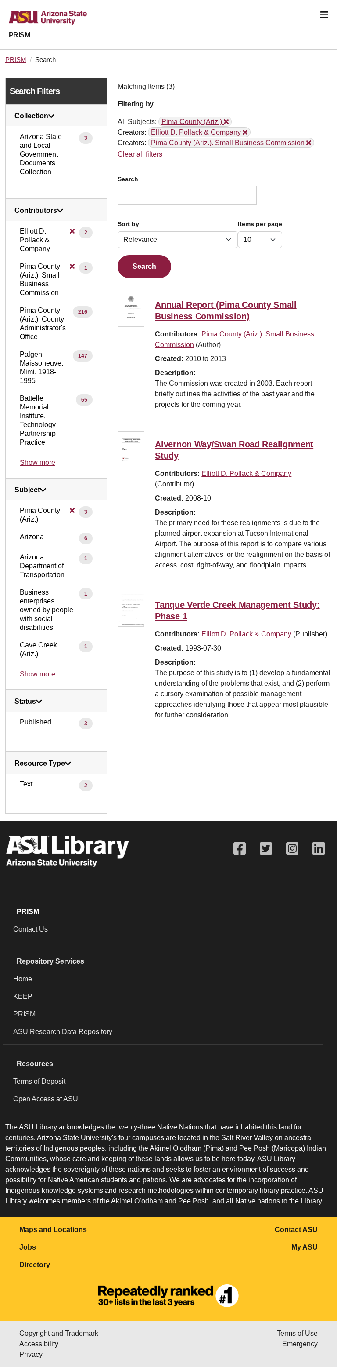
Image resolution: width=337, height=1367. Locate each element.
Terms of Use (297, 1333)
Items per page (260, 224)
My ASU (304, 1247)
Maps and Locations (53, 1229)
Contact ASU (296, 1229)
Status (25, 701)
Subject (27, 489)
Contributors (35, 210)
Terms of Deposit (39, 1081)
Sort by (128, 224)
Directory (34, 1264)
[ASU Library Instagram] (292, 848)
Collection (31, 116)
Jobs (27, 1247)
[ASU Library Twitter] (266, 848)
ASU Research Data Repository (62, 1031)
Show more (37, 462)
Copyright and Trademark (58, 1333)
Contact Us (30, 929)
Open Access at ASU (45, 1099)
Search (128, 179)
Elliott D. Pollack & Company (246, 473)
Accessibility (38, 1344)
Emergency (300, 1344)
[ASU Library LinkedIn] (318, 848)
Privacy (31, 1354)
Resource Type (39, 763)
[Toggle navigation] (324, 15)
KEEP (22, 996)
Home (22, 979)
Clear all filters (140, 154)
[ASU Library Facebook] (239, 848)
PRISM (19, 35)
